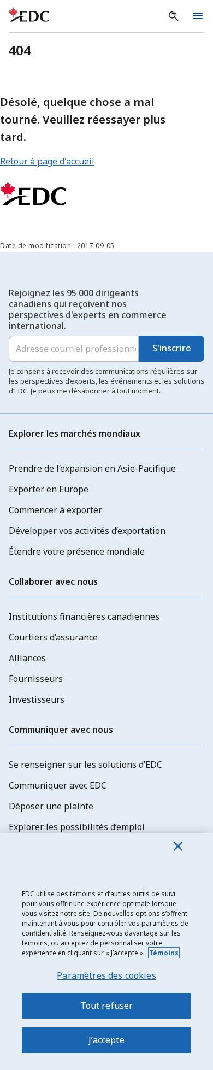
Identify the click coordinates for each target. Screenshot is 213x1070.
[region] (106, 951)
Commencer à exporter (55, 510)
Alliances (27, 658)
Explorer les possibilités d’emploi (77, 827)
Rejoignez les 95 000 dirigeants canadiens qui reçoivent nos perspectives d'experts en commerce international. (88, 309)
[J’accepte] (178, 846)
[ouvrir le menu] (197, 16)
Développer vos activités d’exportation (87, 531)
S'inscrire (171, 348)
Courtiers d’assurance (53, 637)
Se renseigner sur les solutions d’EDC (85, 765)
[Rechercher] (173, 16)
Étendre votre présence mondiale (77, 551)
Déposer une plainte (51, 806)
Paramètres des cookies (106, 975)
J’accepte (106, 1040)
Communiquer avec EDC (57, 785)
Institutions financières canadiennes (84, 616)
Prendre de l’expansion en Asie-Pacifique (92, 468)
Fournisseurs (36, 679)
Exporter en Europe (48, 489)
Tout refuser (106, 1006)
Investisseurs (36, 699)
